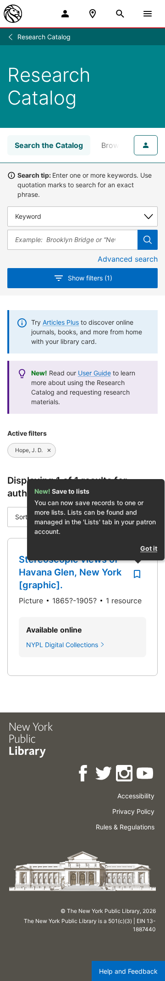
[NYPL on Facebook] (84, 775)
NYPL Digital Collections (62, 645)
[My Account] (65, 13)
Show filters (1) (90, 278)
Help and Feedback (128, 971)
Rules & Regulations (125, 827)
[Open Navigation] (147, 13)
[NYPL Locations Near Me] (92, 13)
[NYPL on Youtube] (145, 775)
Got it (148, 548)
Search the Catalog (49, 145)
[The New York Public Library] (13, 14)
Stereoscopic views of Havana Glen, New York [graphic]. (70, 572)
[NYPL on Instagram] (125, 775)
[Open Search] (120, 13)
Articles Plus (61, 322)
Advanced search (128, 259)
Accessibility (135, 796)
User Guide (94, 373)
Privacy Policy (133, 811)
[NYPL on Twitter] (104, 775)
